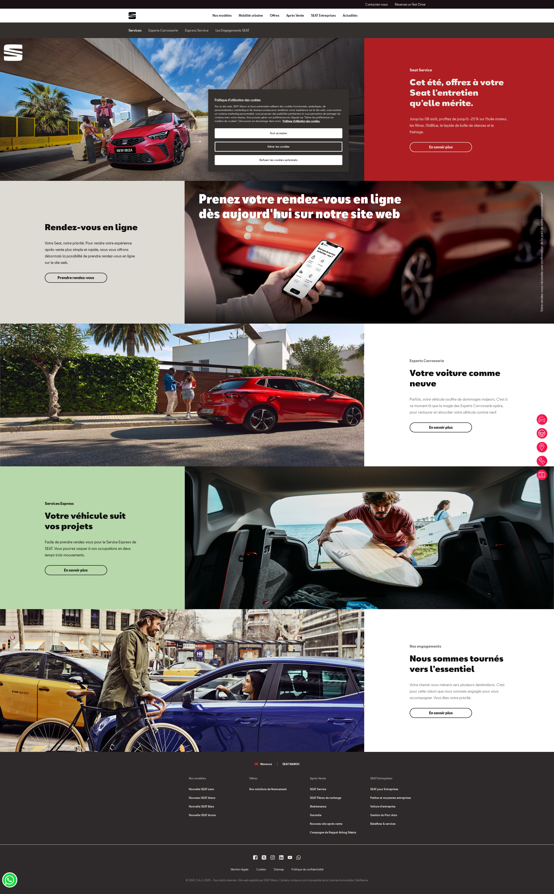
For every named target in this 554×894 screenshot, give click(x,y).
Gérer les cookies (278, 146)
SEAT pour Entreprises (384, 789)
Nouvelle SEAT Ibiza (201, 806)
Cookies (261, 869)
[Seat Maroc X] (264, 857)
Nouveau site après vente (326, 823)
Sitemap (279, 869)
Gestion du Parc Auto (383, 815)
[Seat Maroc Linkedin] (281, 857)
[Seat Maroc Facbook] (255, 857)
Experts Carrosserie (163, 30)
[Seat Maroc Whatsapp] (298, 857)
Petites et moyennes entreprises (390, 797)
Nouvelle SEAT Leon (201, 789)
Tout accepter (278, 133)
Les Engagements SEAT (233, 30)
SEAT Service (318, 789)
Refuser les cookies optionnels (278, 160)
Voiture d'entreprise (382, 806)
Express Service (197, 30)
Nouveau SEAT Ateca (202, 797)
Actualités (350, 15)
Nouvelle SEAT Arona (202, 815)
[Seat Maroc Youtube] (290, 857)
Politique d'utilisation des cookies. (301, 121)
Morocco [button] (266, 764)
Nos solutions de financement (268, 789)
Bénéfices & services (383, 823)
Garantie (315, 815)
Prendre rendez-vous (76, 278)
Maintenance (318, 806)
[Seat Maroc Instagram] (272, 857)
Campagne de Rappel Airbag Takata (333, 832)
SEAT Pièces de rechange (325, 797)
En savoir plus (441, 147)
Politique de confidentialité (307, 869)
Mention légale (239, 869)
